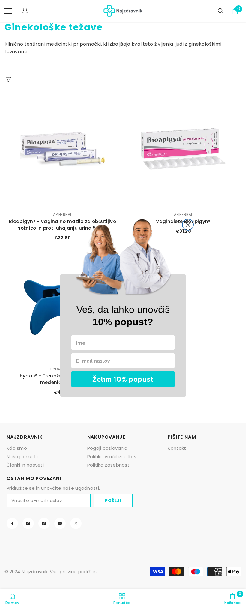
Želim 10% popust (123, 379)
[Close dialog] (188, 224)
